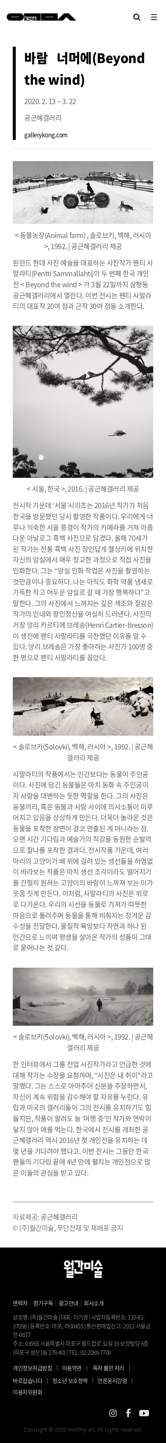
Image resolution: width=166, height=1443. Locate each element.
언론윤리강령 (115, 1380)
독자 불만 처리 (108, 1368)
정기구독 (43, 1303)
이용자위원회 (27, 1392)
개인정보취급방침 (32, 1368)
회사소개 (93, 1303)
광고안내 (68, 1303)
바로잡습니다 (27, 1380)
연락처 (20, 1303)
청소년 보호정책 (73, 1380)
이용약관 (72, 1368)
